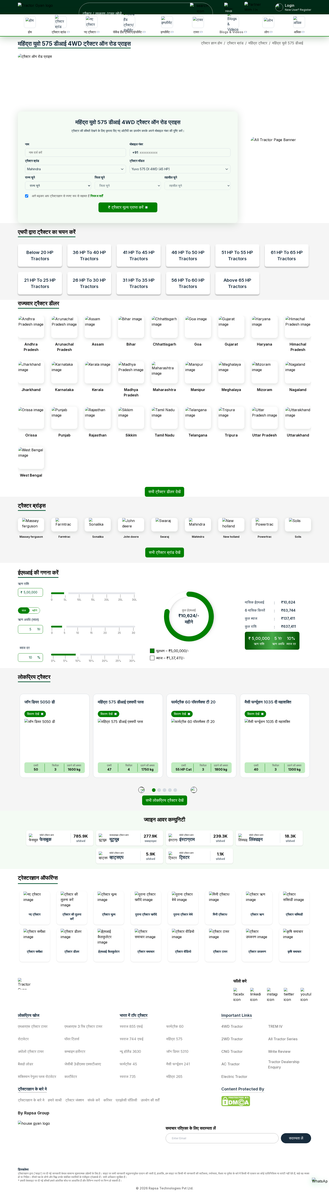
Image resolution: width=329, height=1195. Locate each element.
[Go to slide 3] (164, 790)
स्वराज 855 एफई (131, 1026)
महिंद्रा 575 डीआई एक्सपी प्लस (121, 702)
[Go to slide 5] (175, 790)
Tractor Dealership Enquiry (283, 1064)
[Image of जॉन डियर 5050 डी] (54, 739)
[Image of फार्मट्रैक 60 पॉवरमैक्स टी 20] (201, 739)
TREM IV (275, 1026)
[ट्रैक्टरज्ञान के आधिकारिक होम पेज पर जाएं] (57, 983)
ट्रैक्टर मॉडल (137, 161)
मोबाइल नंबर (136, 144)
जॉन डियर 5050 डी (39, 702)
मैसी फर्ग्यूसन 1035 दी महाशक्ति (268, 702)
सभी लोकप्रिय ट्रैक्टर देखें (165, 800)
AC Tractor (230, 1064)
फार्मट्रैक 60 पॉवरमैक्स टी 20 (193, 702)
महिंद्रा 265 (174, 1076)
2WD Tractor (232, 1039)
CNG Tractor (232, 1051)
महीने (34, 610)
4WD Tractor (232, 1026)
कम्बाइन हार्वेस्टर (74, 1051)
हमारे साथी (55, 1100)
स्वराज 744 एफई (131, 1039)
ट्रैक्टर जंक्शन (74, 1100)
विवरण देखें (33, 714)
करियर (107, 1100)
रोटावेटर (23, 1039)
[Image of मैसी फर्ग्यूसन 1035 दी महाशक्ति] (275, 739)
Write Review (279, 1051)
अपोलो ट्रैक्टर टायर (31, 1051)
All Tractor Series (282, 1039)
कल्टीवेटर (70, 1076)
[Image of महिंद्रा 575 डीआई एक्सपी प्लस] (128, 739)
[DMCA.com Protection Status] (235, 1101)
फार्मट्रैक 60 (175, 1026)
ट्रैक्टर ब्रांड (32, 161)
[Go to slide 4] (170, 790)
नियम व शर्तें (96, 196)
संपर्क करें (94, 1100)
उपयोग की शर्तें (150, 1100)
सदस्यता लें (296, 1138)
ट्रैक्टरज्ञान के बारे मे (31, 1100)
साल (24, 610)
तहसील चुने (170, 177)
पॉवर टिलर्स (71, 1039)
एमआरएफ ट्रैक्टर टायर (32, 1026)
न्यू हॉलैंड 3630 (130, 1051)
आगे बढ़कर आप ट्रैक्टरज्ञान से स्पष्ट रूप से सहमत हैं (67, 196)
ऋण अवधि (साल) (28, 619)
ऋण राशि (23, 584)
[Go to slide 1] (154, 790)
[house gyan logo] (39, 1142)
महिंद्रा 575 (174, 1039)
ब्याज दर (25, 648)
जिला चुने (100, 177)
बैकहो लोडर (25, 1064)
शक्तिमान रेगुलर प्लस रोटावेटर (37, 1076)
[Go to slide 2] (159, 790)
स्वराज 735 (128, 1076)
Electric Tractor (234, 1076)
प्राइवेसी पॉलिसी (126, 1100)
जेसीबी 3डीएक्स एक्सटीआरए (82, 1064)
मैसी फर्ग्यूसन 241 (178, 1064)
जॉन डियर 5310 (177, 1051)
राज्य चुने (30, 177)
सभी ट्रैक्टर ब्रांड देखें (164, 552)
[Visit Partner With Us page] (254, 7)
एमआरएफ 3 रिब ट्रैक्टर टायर (83, 1026)
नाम (27, 144)
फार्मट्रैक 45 (128, 1064)
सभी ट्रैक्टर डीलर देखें (164, 491)
